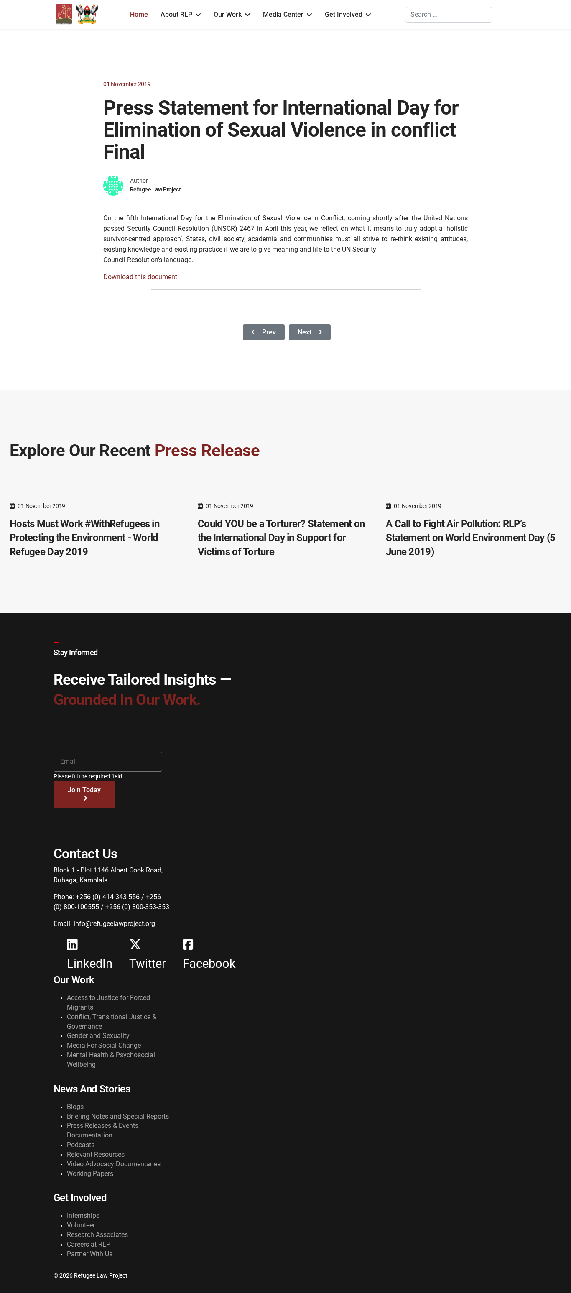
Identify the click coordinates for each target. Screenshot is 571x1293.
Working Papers (90, 1174)
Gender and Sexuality (98, 1036)
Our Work (228, 14)
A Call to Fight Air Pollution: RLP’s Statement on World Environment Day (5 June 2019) (470, 538)
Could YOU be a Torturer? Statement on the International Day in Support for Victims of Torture (281, 538)
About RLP (176, 14)
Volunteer (81, 1225)
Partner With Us (89, 1254)
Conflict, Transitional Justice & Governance (111, 1021)
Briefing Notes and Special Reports (118, 1116)
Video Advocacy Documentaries (114, 1164)
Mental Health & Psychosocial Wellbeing (111, 1060)
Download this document (140, 277)
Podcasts (80, 1145)
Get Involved (343, 14)
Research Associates (97, 1235)
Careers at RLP (88, 1244)
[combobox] (448, 15)
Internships (83, 1215)
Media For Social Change (104, 1045)
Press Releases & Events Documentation (102, 1130)
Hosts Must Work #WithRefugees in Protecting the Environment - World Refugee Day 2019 (84, 538)
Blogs (75, 1107)
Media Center (283, 14)
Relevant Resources (96, 1154)
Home (139, 14)
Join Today (84, 790)
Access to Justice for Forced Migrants (108, 1002)
